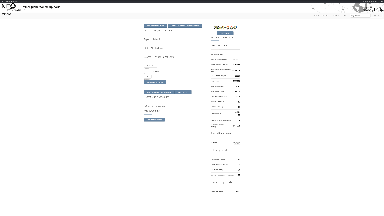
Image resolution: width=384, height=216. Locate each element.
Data (346, 15)
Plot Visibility (225, 33)
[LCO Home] (373, 11)
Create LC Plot (183, 92)
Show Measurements (154, 119)
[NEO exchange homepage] (11, 6)
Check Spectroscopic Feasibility (159, 92)
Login (381, 1)
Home (316, 15)
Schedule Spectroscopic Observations (185, 25)
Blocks (336, 15)
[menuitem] (376, 16)
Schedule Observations (155, 25)
